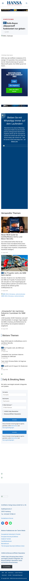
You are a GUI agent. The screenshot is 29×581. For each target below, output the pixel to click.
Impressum (4, 575)
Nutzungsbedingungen (8, 427)
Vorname (5, 392)
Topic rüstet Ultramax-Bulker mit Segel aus (13, 361)
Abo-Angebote (14, 85)
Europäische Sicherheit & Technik (10, 534)
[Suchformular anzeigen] (26, 3)
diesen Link (14, 141)
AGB (6, 572)
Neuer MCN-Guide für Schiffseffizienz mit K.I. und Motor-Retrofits (11, 237)
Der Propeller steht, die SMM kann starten (13, 274)
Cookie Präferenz (19, 572)
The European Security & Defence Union (12, 546)
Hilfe (3, 572)
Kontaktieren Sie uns (7, 518)
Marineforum (5, 543)
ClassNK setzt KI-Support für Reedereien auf (14, 367)
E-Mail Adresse (7, 405)
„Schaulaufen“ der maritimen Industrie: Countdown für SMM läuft (13, 313)
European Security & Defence (9, 536)
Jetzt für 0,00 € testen (14, 90)
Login (14, 81)
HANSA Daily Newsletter (11, 411)
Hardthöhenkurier (6, 541)
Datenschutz (14, 425)
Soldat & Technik (6, 539)
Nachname (5, 398)
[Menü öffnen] (3, 3)
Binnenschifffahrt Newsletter (12, 414)
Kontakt (9, 575)
